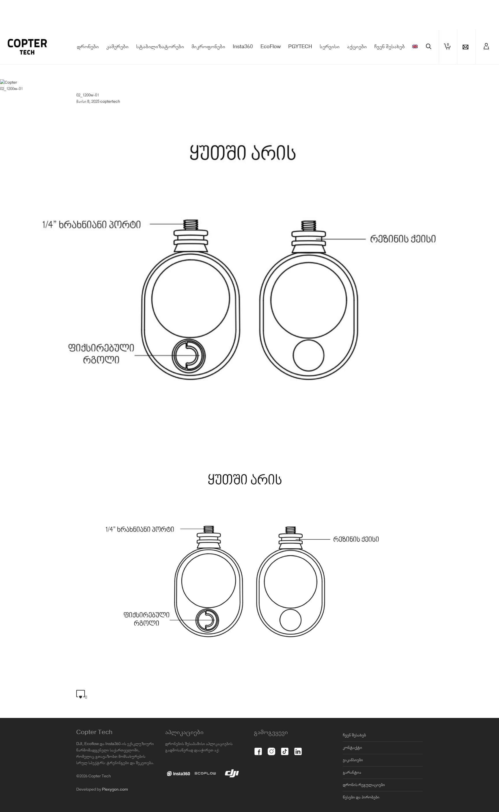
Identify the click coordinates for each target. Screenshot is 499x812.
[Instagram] (271, 748)
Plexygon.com (115, 789)
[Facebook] (258, 748)
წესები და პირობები (361, 797)
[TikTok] (284, 748)
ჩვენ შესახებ (354, 735)
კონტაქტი (352, 747)
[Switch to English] (415, 46)
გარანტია (352, 772)
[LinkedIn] (298, 748)
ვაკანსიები (353, 760)
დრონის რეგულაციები (364, 784)
